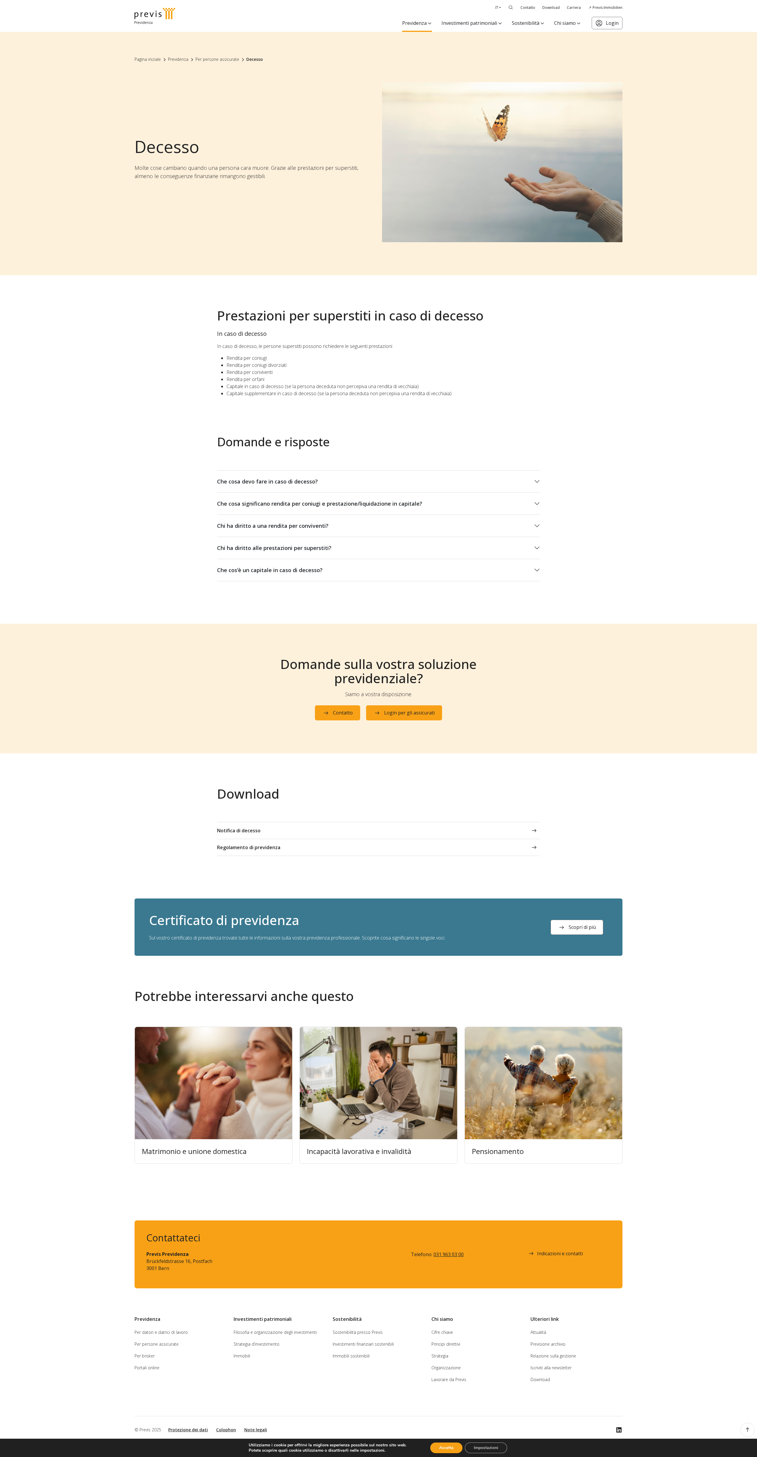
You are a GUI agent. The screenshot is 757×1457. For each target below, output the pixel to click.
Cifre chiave (442, 1332)
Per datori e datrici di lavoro (161, 1332)
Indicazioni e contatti (560, 1253)
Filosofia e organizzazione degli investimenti (275, 1332)
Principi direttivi (445, 1344)
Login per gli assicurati (409, 712)
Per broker (145, 1356)
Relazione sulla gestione (553, 1356)
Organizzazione (446, 1367)
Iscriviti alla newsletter (551, 1367)
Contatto (527, 7)
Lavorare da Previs (448, 1379)
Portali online (147, 1367)
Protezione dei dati (188, 1429)
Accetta (446, 1448)
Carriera (574, 7)
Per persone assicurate (157, 1344)
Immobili (242, 1356)
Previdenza (414, 23)
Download (551, 7)
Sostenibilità (525, 23)
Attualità (538, 1332)
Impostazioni (486, 1448)
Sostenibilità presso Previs (358, 1332)
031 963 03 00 (449, 1254)
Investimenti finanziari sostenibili (363, 1344)
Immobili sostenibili (351, 1356)
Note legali (255, 1429)
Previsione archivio (547, 1344)
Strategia (439, 1356)
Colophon (226, 1429)
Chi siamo (565, 23)
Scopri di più (582, 927)
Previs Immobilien (607, 7)
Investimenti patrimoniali (469, 23)
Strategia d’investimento (256, 1344)
